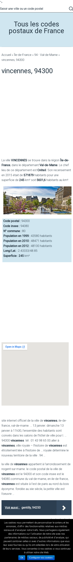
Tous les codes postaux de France (36, 27)
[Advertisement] (36, 116)
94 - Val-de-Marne (46, 55)
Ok (21, 557)
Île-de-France (22, 55)
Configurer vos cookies (41, 557)
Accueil (6, 55)
